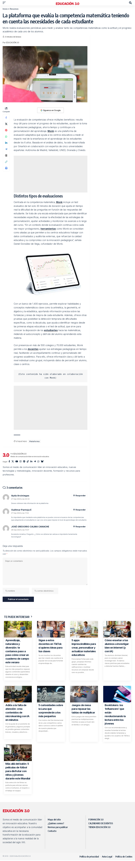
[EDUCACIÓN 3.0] (67, 2)
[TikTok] (27, 462)
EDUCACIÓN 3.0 (12, 43)
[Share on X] (6, 124)
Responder (81, 495)
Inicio (5, 9)
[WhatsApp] (38, 462)
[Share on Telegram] (6, 149)
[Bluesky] (42, 462)
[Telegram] (35, 462)
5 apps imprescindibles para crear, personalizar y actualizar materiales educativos (84, 648)
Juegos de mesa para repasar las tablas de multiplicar (83, 709)
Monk (51, 131)
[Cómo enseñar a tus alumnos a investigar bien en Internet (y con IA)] (117, 629)
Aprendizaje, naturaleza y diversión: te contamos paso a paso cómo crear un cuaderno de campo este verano (17, 651)
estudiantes (51, 330)
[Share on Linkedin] (6, 143)
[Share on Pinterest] (6, 130)
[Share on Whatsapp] (6, 136)
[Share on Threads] (6, 155)
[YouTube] (16, 462)
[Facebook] (9, 462)
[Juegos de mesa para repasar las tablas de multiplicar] (84, 694)
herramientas (48, 228)
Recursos (14, 9)
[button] (5, 3)
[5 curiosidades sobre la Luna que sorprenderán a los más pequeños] (51, 694)
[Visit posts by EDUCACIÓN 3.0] (6, 455)
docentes (33, 349)
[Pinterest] (24, 462)
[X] (12, 462)
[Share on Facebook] (6, 117)
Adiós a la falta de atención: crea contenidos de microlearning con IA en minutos (17, 712)
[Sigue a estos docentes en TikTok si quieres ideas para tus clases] (51, 629)
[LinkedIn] (31, 462)
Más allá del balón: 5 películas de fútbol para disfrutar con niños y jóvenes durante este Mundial (17, 771)
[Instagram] (20, 462)
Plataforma (34, 441)
